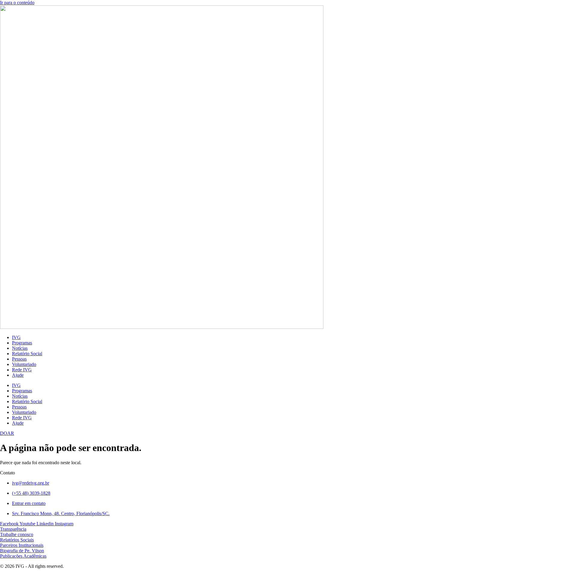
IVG (16, 337)
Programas (22, 342)
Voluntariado (24, 364)
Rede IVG (22, 369)
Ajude (18, 375)
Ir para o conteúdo (17, 2)
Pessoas (19, 358)
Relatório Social (27, 353)
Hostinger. (65, 576)
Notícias (20, 348)
